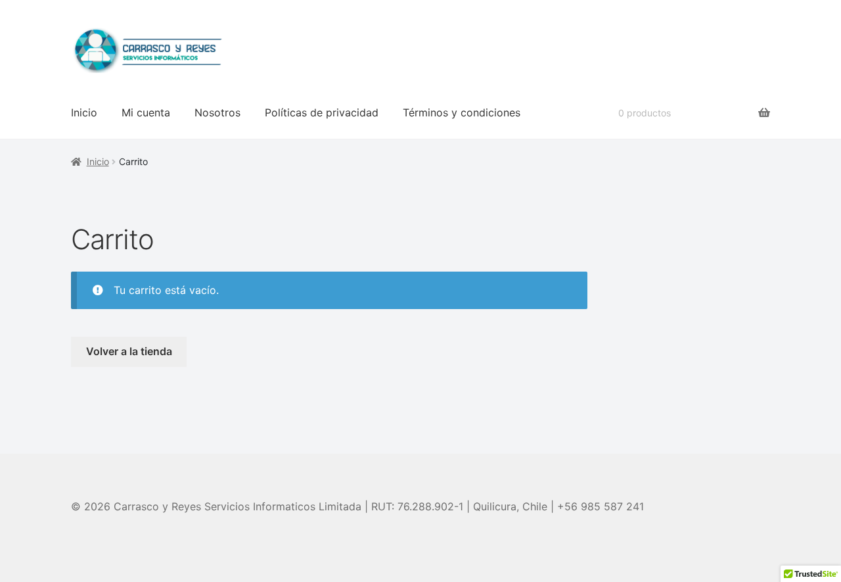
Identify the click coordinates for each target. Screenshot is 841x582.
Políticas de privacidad (321, 112)
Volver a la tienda (129, 351)
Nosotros (217, 112)
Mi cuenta (146, 112)
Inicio (84, 112)
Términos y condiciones (461, 112)
